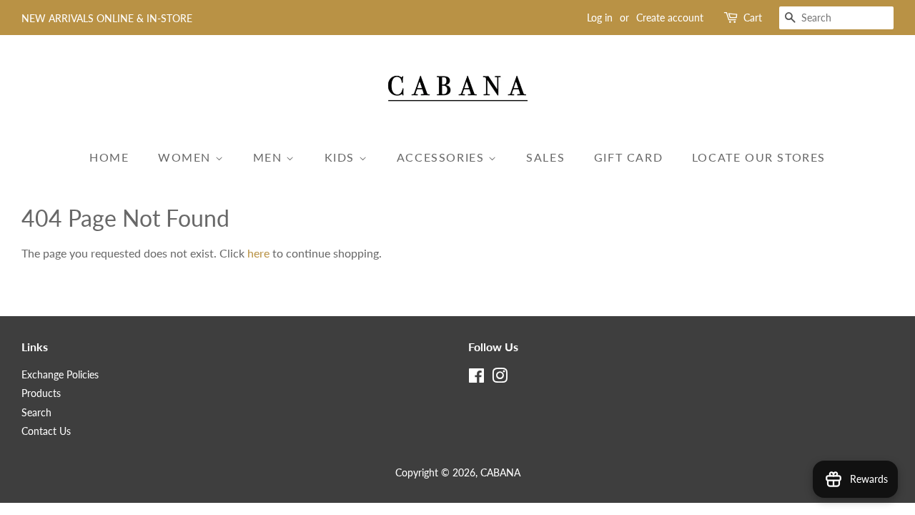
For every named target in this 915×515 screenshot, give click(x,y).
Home (109, 157)
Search (36, 412)
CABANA (500, 473)
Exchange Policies (60, 375)
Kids (342, 157)
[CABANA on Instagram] (500, 378)
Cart (752, 17)
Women (186, 157)
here (258, 253)
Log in (600, 17)
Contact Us (46, 431)
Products (41, 393)
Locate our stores (759, 157)
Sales (545, 157)
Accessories (442, 157)
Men (269, 157)
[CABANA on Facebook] (476, 378)
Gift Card (628, 157)
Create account (669, 17)
